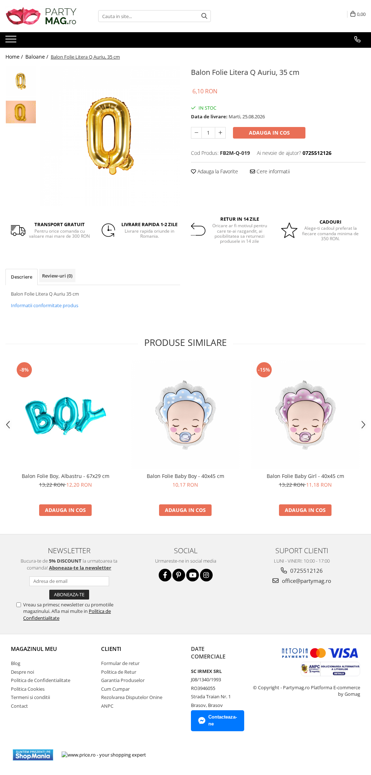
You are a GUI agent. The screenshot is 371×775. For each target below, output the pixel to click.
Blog (15, 663)
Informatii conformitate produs (44, 305)
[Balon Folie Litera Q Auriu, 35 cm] (110, 136)
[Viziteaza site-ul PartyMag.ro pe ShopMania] (33, 755)
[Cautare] (204, 16)
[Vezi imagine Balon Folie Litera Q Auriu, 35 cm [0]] (21, 81)
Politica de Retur (118, 672)
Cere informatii (272, 171)
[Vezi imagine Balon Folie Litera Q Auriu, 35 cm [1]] (21, 112)
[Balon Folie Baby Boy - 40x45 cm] (185, 414)
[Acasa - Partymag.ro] (41, 16)
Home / (14, 56)
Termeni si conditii (30, 697)
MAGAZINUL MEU (34, 648)
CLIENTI (111, 648)
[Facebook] (165, 575)
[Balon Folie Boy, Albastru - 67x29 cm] (65, 414)
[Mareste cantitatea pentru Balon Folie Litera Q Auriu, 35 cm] (220, 133)
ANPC (107, 706)
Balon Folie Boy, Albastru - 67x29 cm (65, 476)
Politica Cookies (28, 689)
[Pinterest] (178, 575)
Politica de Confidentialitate (40, 680)
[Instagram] (206, 575)
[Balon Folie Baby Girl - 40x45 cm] (305, 414)
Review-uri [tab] (57, 275)
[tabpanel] (110, 136)
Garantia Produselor (123, 680)
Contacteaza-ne (222, 720)
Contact (19, 706)
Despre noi (22, 672)
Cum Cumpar (115, 689)
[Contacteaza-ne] (357, 39)
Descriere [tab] (21, 277)
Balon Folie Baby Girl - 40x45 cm (305, 476)
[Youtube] (192, 575)
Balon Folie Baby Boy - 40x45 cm (185, 476)
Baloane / (37, 56)
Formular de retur (120, 663)
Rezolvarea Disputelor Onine (131, 697)
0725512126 (306, 570)
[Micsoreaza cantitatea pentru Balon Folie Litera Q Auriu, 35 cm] (196, 133)
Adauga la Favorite (217, 171)
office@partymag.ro (305, 580)
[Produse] (11, 41)
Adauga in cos (269, 132)
